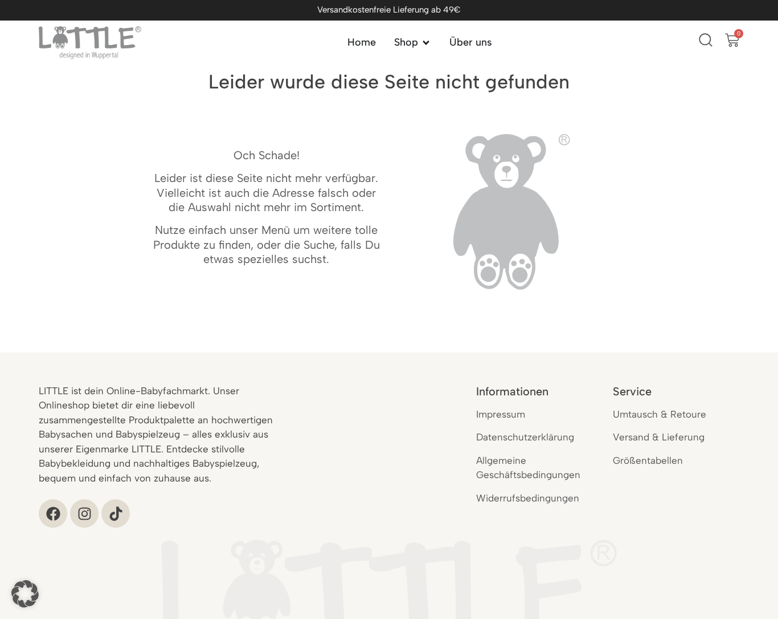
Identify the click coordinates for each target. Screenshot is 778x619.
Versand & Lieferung (659, 437)
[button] (25, 594)
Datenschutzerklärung (525, 437)
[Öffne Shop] (426, 42)
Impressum (500, 414)
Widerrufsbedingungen (527, 498)
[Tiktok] (115, 513)
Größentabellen (648, 460)
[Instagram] (84, 513)
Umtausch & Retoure (659, 414)
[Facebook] (53, 513)
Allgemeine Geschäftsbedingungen (528, 468)
